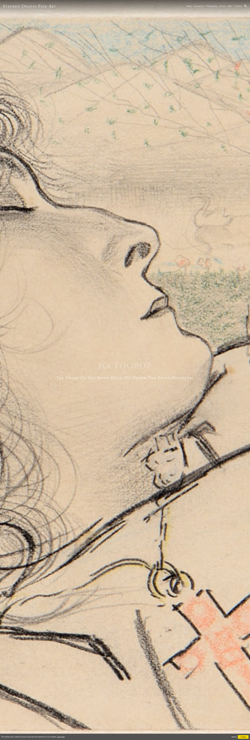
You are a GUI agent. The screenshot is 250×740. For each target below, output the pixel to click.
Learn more (61, 737)
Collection (199, 6)
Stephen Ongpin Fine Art (29, 6)
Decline (234, 737)
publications (211, 6)
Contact (238, 6)
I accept (243, 737)
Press (230, 6)
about (189, 6)
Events (223, 6)
